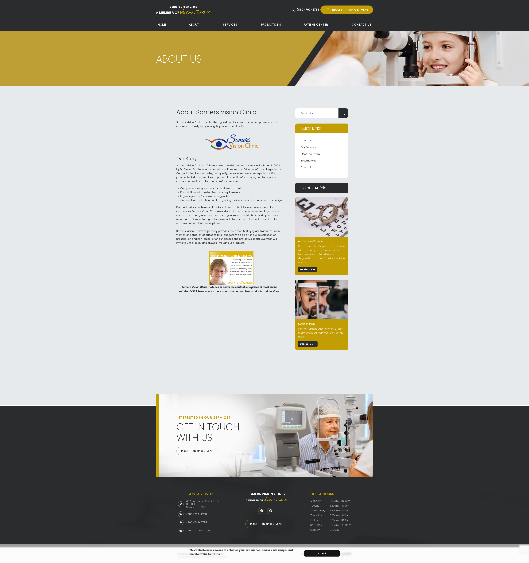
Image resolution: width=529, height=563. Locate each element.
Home (162, 24)
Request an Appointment (197, 451)
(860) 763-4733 (196, 514)
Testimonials (308, 160)
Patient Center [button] (315, 24)
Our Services (308, 147)
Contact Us (361, 24)
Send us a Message (198, 531)
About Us (306, 140)
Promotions (271, 24)
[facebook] (261, 511)
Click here (197, 291)
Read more (306, 269)
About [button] (194, 24)
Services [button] (230, 24)
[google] (270, 511)
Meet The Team (310, 154)
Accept (322, 553)
